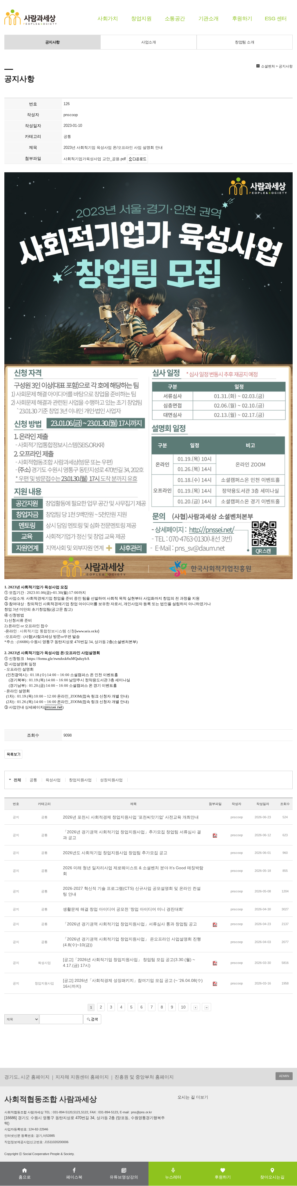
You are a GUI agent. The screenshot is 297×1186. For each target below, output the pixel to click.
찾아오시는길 (272, 1177)
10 (183, 1007)
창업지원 (141, 18)
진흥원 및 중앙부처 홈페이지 (144, 1076)
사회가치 (107, 18)
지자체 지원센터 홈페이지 (82, 1076)
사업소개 (148, 42)
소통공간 (175, 18)
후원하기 (242, 18)
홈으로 (25, 1177)
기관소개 (208, 18)
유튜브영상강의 (124, 1177)
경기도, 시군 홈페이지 (27, 1076)
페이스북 (74, 1177)
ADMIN (284, 1076)
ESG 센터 (276, 18)
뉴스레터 (173, 1177)
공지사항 (52, 42)
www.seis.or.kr (87, 631)
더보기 (201, 1097)
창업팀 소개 (244, 42)
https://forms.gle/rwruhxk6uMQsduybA (58, 658)
